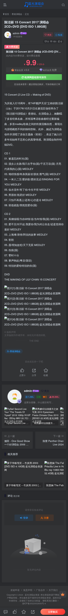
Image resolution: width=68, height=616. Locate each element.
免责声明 (27, 590)
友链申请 (15, 590)
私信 (60, 34)
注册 (46, 517)
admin (16, 33)
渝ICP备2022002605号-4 (34, 603)
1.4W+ (31, 396)
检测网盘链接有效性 (35, 77)
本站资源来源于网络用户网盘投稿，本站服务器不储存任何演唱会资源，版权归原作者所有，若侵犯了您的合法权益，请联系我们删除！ (34, 597)
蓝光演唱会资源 (32, 594)
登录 (25, 517)
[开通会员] (62, 594)
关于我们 (53, 590)
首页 (6, 13)
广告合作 (40, 590)
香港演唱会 (17, 13)
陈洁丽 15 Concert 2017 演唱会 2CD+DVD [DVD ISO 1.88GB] (26, 24)
